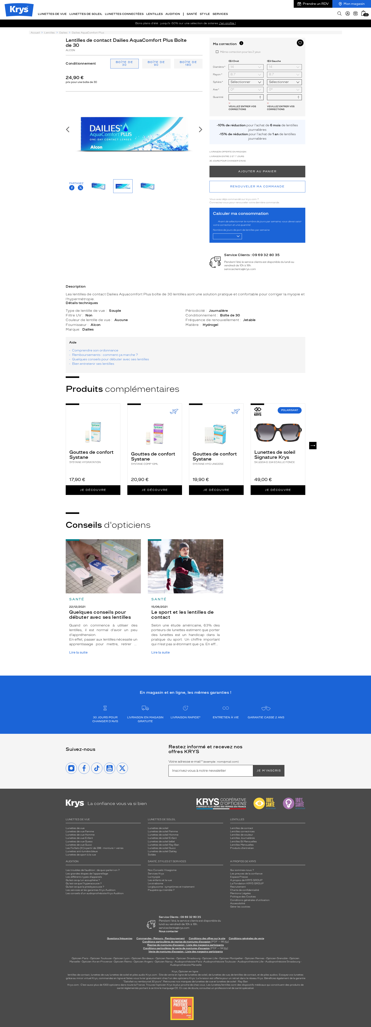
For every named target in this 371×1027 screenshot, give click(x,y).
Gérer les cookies (240, 906)
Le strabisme (155, 883)
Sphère (218, 81)
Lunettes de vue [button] (52, 14)
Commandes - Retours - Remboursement (160, 938)
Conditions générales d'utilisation (250, 900)
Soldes (152, 854)
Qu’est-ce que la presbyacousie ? (85, 886)
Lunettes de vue (75, 828)
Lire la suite (78, 652)
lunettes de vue (99, 974)
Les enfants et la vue (160, 880)
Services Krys (156, 873)
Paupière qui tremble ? (161, 890)
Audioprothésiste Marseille (186, 965)
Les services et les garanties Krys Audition (91, 890)
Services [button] (220, 14)
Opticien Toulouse (100, 958)
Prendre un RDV (316, 4)
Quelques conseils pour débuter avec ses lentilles (110, 359)
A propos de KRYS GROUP (246, 880)
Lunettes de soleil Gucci (162, 848)
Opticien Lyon (121, 958)
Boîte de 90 (156, 64)
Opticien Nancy (164, 961)
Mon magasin (354, 4)
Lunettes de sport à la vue (81, 854)
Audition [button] (172, 14)
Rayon (217, 74)
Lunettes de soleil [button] (85, 14)
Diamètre (219, 66)
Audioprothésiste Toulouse (219, 961)
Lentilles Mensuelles (242, 844)
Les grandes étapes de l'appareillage (87, 873)
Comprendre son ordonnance (95, 350)
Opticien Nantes (165, 958)
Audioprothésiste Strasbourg (282, 961)
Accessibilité (237, 903)
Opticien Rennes (254, 958)
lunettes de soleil (119, 974)
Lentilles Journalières (242, 838)
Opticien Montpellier (231, 958)
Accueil (35, 32)
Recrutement (238, 886)
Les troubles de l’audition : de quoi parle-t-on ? (93, 870)
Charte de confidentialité (244, 890)
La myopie (154, 877)
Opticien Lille (209, 958)
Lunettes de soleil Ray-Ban (163, 844)
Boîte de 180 (188, 64)
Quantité (218, 97)
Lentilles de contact (241, 828)
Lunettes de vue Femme (80, 831)
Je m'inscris (269, 770)
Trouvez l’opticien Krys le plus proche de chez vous (175, 984)
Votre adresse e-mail (203, 761)
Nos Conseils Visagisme (162, 870)
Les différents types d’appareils (84, 877)
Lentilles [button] (154, 14)
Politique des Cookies (243, 896)
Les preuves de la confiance (246, 873)
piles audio (139, 974)
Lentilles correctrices (242, 831)
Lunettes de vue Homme (80, 834)
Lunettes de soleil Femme (163, 831)
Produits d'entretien (242, 848)
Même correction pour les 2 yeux (240, 51)
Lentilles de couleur (241, 834)
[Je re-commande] (355, 13)
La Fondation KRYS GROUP (247, 883)
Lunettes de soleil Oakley (162, 851)
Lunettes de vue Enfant (79, 838)
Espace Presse (239, 877)
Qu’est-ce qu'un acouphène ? (83, 880)
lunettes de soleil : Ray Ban (232, 981)
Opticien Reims (123, 961)
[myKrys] (347, 13)
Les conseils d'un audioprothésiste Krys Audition (95, 893)
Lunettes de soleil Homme (163, 834)
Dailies (63, 32)
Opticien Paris (80, 958)
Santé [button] (192, 14)
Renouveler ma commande (257, 186)
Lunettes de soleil (158, 828)
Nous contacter (168, 931)
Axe (216, 89)
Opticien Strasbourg (188, 958)
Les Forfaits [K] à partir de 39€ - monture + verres (94, 848)
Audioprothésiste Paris (188, 961)
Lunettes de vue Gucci (79, 844)
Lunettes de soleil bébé (161, 841)
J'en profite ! (227, 23)
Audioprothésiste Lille (250, 961)
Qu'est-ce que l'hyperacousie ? (84, 883)
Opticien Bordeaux (143, 958)
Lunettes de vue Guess (79, 841)
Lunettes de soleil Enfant (162, 838)
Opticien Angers (143, 961)
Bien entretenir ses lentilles (93, 364)
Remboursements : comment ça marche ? (105, 355)
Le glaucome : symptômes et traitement (171, 886)
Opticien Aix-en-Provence (97, 961)
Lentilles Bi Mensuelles (243, 841)
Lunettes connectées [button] (124, 14)
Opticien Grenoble (277, 958)
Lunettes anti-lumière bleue (82, 851)
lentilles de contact (79, 974)
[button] (363, 13)
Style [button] (205, 14)
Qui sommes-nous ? (242, 870)
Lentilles (49, 32)
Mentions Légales (240, 893)
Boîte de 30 (124, 64)
